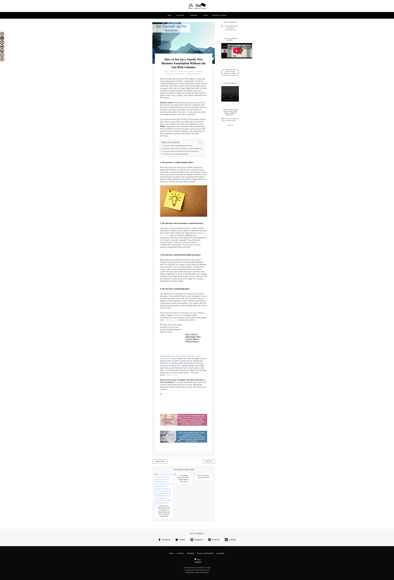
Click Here (230, 125)
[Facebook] (2, 38)
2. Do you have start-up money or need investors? (182, 148)
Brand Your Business (186, 71)
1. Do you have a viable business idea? (178, 145)
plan (176, 320)
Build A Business (170, 71)
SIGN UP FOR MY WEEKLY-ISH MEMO (230, 72)
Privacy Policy (190, 572)
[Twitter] (2, 47)
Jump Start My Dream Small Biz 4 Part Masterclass (180, 357)
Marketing (180, 74)
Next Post (208, 461)
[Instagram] (2, 42)
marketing (168, 320)
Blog (170, 15)
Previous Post (160, 461)
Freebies (193, 15)
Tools (205, 15)
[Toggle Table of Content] (199, 142)
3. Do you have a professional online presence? (181, 151)
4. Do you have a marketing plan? (176, 154)
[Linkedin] (2, 51)
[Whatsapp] (2, 55)
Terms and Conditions (202, 572)
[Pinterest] (2, 34)
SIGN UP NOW (172, 375)
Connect (180, 553)
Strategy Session (219, 15)
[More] (2, 59)
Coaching (180, 15)
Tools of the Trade (205, 553)
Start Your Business (193, 74)
